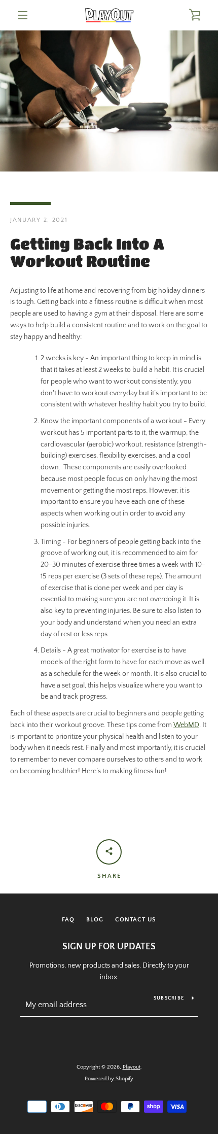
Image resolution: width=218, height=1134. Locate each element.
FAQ (68, 919)
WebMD (186, 725)
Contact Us (135, 919)
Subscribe (169, 998)
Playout (131, 1067)
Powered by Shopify (109, 1079)
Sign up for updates (109, 947)
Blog (94, 919)
